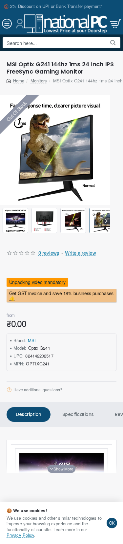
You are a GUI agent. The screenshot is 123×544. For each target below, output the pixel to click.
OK (112, 523)
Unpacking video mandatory (37, 282)
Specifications (78, 414)
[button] (4, 220)
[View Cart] (115, 23)
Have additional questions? (37, 389)
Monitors (39, 80)
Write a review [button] (80, 252)
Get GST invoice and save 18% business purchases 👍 (61, 295)
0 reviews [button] (48, 252)
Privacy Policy (20, 535)
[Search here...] (113, 42)
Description (28, 414)
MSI (32, 340)
